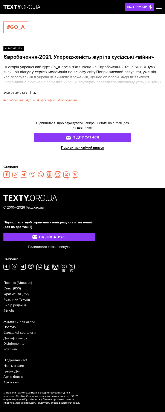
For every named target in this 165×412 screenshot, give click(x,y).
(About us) (24, 283)
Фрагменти (14, 48)
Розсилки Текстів (16, 299)
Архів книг (11, 382)
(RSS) (17, 288)
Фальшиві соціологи (19, 333)
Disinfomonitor (14, 343)
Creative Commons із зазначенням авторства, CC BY (47, 396)
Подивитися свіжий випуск (82, 147)
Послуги (10, 327)
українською (33, 399)
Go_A (31, 100)
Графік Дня (12, 371)
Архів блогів (13, 377)
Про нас (9, 283)
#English (9, 310)
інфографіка (47, 100)
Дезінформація (15, 338)
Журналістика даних (19, 321)
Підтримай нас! (15, 360)
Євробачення (14, 100)
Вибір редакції (14, 305)
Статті (7, 288)
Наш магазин (13, 366)
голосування (69, 100)
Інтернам (10, 349)
